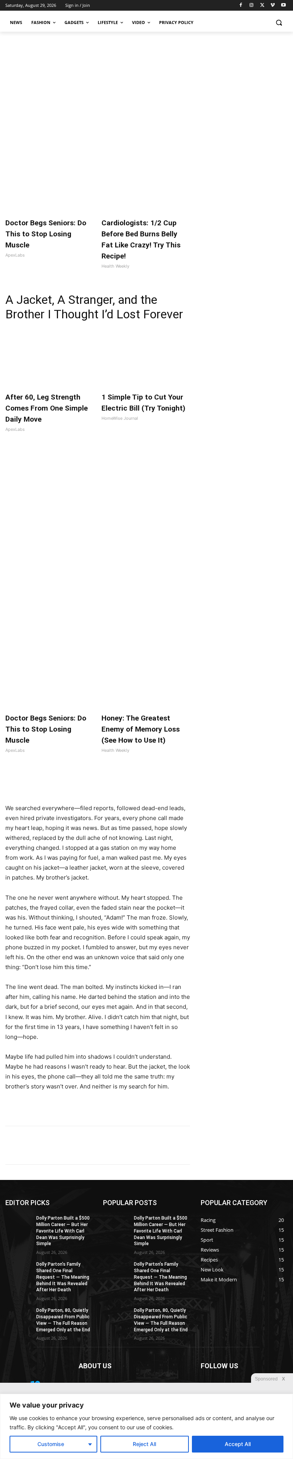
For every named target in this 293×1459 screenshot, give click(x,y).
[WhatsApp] (110, 784)
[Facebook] (241, 5)
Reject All (144, 1444)
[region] (146, 1426)
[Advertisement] (146, 88)
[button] (279, 23)
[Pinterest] (93, 784)
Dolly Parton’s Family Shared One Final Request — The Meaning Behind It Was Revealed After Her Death (62, 1277)
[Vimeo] (272, 5)
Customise (50, 1444)
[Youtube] (283, 5)
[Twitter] (262, 5)
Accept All (238, 1444)
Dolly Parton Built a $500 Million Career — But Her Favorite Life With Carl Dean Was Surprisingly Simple (63, 1230)
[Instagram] (251, 5)
